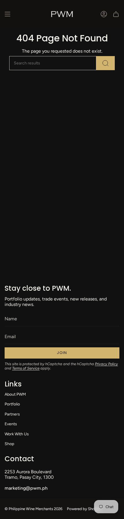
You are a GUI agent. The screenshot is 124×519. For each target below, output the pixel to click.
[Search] (105, 63)
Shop (9, 443)
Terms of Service (26, 368)
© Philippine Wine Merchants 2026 (33, 508)
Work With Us (17, 434)
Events (11, 424)
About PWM (15, 394)
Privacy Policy (106, 364)
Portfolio (12, 404)
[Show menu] (7, 14)
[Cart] (116, 14)
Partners (12, 414)
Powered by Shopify (84, 508)
